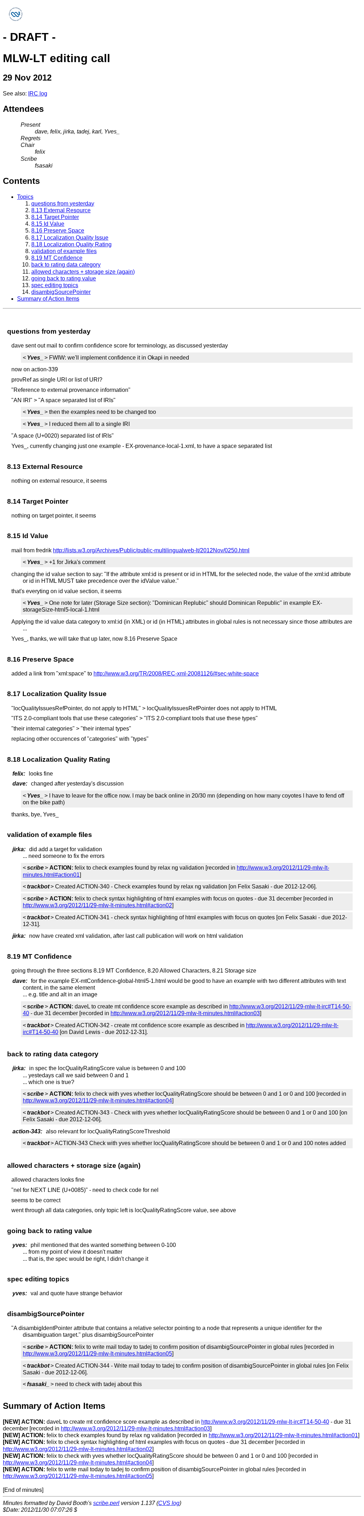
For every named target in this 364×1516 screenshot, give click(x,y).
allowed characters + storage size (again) (83, 272)
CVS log (169, 1503)
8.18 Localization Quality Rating (71, 244)
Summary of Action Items (48, 299)
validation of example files (64, 251)
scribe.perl (106, 1503)
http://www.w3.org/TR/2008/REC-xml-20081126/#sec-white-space (176, 674)
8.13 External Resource (61, 210)
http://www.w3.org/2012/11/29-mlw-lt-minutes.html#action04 (97, 1101)
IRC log (37, 94)
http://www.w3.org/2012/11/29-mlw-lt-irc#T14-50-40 (265, 1422)
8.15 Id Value (47, 224)
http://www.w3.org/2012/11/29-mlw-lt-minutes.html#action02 (97, 905)
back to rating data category (66, 265)
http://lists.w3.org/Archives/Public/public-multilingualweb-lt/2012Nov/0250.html (151, 550)
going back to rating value (63, 278)
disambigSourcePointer (61, 292)
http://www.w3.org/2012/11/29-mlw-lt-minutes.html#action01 (283, 1435)
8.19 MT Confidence (56, 258)
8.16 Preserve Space (57, 231)
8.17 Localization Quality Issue (69, 238)
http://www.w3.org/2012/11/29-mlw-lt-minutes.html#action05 (97, 1354)
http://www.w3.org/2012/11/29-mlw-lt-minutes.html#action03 (185, 1013)
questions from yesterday (62, 204)
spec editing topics (54, 285)
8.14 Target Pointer (55, 217)
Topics (25, 197)
